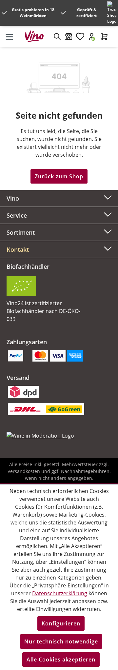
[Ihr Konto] (91, 36)
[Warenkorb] (104, 36)
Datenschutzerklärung (59, 593)
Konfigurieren (61, 623)
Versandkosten (24, 471)
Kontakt (18, 249)
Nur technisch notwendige (61, 641)
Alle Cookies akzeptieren (61, 659)
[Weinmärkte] (68, 36)
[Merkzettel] (80, 36)
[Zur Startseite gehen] (36, 36)
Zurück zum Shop (59, 176)
